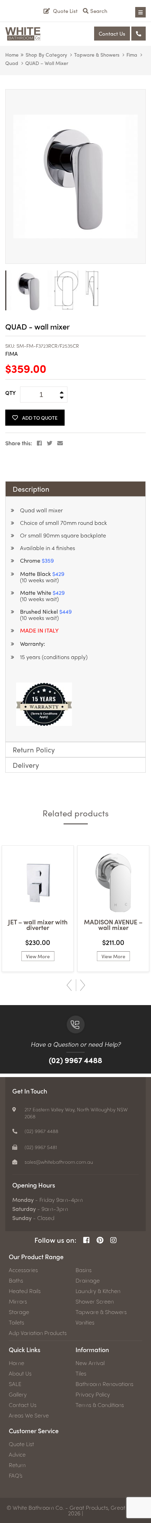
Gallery (18, 1394)
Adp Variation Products (38, 1333)
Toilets (16, 1322)
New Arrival (90, 1363)
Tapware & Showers (96, 54)
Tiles (81, 1373)
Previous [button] (69, 985)
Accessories (23, 1270)
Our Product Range (36, 1256)
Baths (16, 1280)
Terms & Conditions (100, 1405)
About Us (20, 1373)
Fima (131, 54)
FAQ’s (15, 1475)
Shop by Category (46, 54)
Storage (19, 1312)
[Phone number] (138, 34)
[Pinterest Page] (100, 1240)
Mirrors (18, 1301)
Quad (11, 62)
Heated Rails (25, 1291)
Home (12, 54)
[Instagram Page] (113, 1240)
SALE (15, 1384)
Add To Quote (40, 417)
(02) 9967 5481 (41, 1146)
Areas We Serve (29, 1415)
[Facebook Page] (86, 1240)
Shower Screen (95, 1301)
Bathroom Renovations (104, 1384)
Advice (17, 1454)
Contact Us (112, 33)
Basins (84, 1270)
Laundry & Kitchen (98, 1291)
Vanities (85, 1322)
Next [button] (83, 985)
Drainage (88, 1280)
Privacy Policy (93, 1394)
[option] (75, 176)
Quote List (21, 1444)
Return (17, 1465)
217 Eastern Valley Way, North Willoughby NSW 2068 (76, 1113)
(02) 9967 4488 (75, 1060)
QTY (10, 393)
